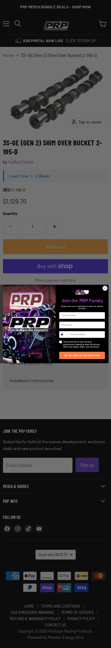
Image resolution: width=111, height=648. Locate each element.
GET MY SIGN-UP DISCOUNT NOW (82, 355)
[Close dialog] (104, 288)
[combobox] (64, 334)
